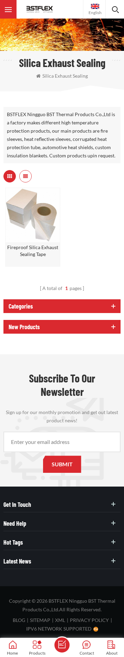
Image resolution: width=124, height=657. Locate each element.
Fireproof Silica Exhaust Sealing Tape (32, 250)
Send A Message (62, 645)
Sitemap (40, 620)
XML (60, 620)
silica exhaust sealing (65, 76)
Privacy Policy (89, 620)
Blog (19, 620)
